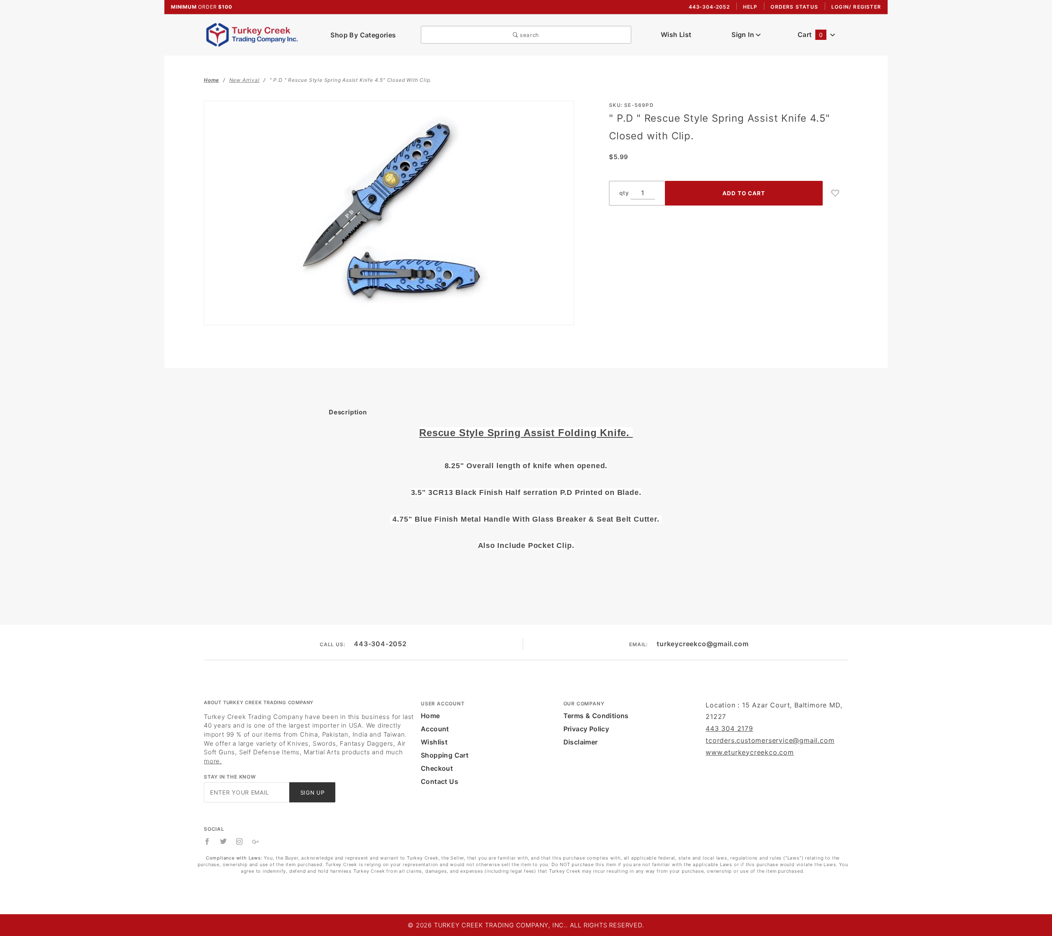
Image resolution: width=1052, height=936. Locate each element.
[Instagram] (239, 841)
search (528, 35)
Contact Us (439, 781)
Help (750, 7)
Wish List (676, 34)
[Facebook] (207, 841)
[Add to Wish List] (835, 193)
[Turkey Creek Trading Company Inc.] (255, 34)
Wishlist (434, 742)
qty (624, 193)
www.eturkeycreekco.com (750, 752)
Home (430, 716)
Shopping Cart (444, 755)
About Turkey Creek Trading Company (259, 702)
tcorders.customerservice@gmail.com (770, 740)
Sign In (743, 34)
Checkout (437, 768)
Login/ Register (856, 7)
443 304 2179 (729, 728)
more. (213, 761)
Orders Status (794, 7)
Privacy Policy (586, 729)
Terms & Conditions (596, 716)
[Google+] (255, 841)
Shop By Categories (363, 35)
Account (435, 729)
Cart (810, 34)
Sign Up (312, 792)
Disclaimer (580, 742)
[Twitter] (223, 841)
